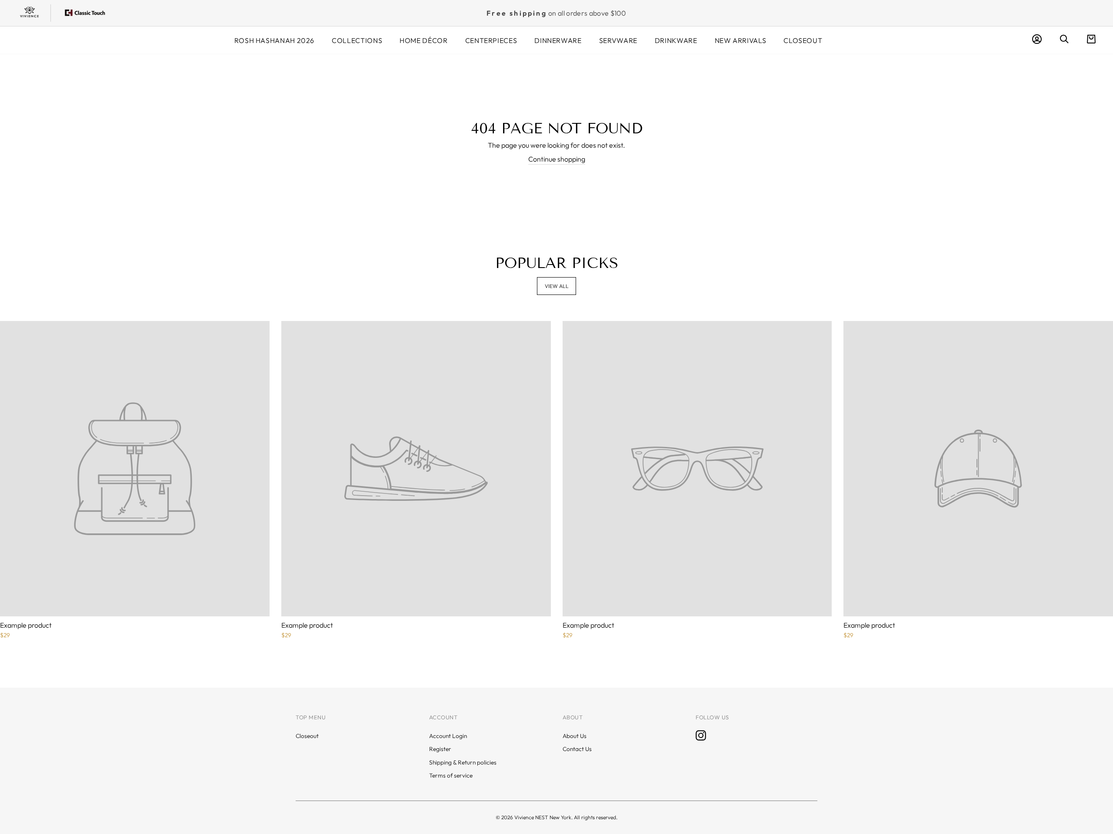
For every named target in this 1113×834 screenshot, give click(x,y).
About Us (574, 736)
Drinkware (676, 40)
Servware (618, 40)
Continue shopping (556, 159)
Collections (357, 40)
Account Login (448, 736)
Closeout (802, 40)
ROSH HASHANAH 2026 (274, 40)
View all (557, 286)
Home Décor (423, 40)
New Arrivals (740, 40)
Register (440, 749)
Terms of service (451, 775)
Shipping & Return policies (463, 762)
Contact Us (577, 749)
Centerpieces (491, 40)
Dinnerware (557, 40)
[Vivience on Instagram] (701, 735)
